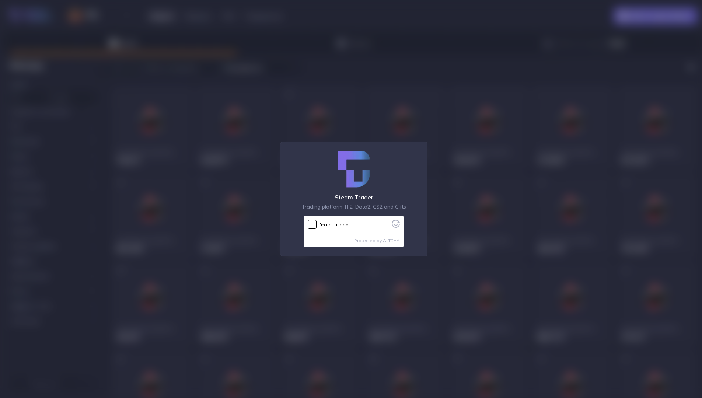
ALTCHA (391, 240)
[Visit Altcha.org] (396, 225)
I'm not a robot (334, 224)
